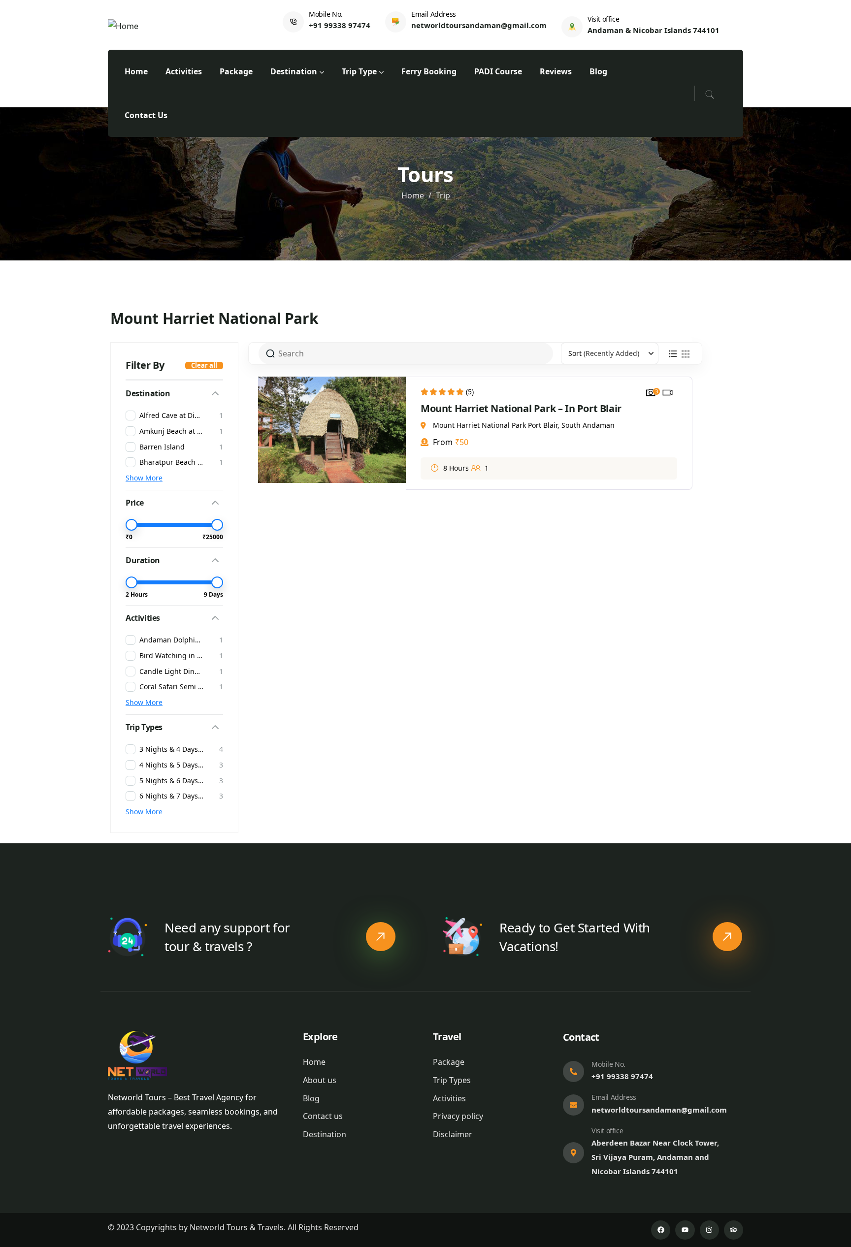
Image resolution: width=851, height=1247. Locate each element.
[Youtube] (684, 1230)
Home (412, 195)
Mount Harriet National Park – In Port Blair (521, 408)
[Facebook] (660, 1230)
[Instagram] (709, 1230)
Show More (144, 477)
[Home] (123, 26)
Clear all (204, 365)
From (442, 442)
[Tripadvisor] (733, 1230)
